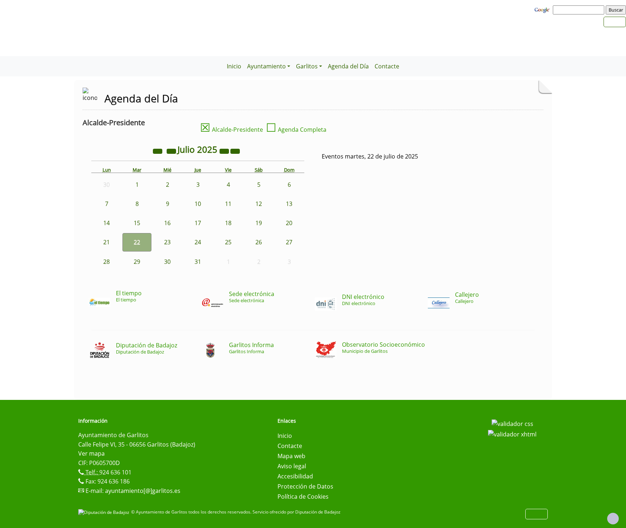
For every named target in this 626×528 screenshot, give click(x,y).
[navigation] (579, 9)
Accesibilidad (295, 476)
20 (289, 223)
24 (198, 242)
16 (167, 223)
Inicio (234, 66)
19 (258, 223)
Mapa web (291, 456)
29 (137, 262)
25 (228, 242)
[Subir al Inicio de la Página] (613, 518)
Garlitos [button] (307, 66)
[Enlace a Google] (543, 9)
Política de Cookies (303, 496)
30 (167, 262)
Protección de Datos (305, 486)
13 (289, 204)
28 (106, 262)
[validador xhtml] (512, 434)
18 (228, 223)
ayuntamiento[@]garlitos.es (142, 491)
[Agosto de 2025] (235, 151)
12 (258, 204)
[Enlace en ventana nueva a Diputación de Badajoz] (104, 512)
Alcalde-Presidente (231, 130)
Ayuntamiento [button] (266, 66)
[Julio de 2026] (225, 151)
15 (137, 223)
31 (198, 262)
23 (167, 242)
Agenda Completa (296, 130)
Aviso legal (291, 466)
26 (258, 242)
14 (106, 223)
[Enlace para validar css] (512, 423)
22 (137, 242)
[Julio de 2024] (158, 151)
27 (289, 242)
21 (106, 242)
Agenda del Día (348, 66)
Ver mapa (91, 453)
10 (198, 204)
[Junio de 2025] (172, 151)
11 (228, 204)
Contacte (387, 66)
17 (198, 223)
